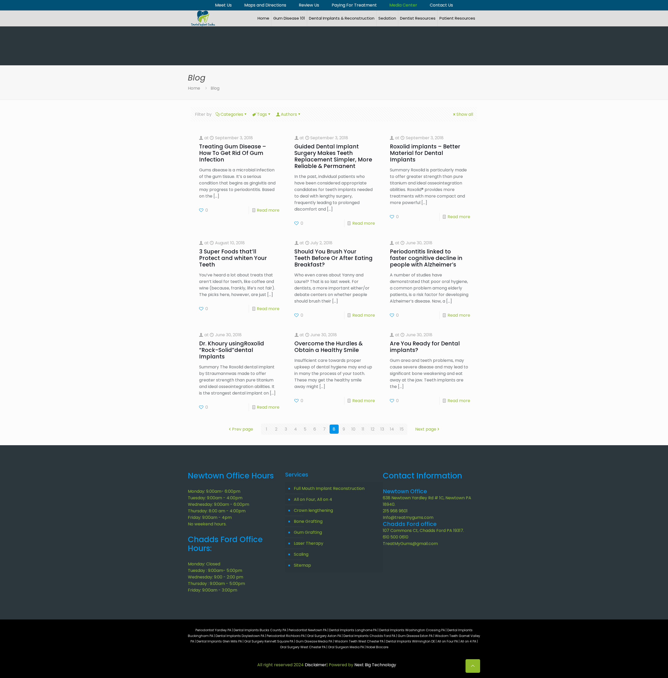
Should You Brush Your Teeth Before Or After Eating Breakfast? (333, 258)
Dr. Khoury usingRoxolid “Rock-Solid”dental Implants (231, 350)
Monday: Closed (204, 564)
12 (372, 429)
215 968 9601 (395, 511)
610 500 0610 (395, 537)
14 (392, 429)
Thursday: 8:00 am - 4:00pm (217, 511)
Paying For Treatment (354, 5)
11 (363, 429)
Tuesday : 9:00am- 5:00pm (215, 570)
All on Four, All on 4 (313, 499)
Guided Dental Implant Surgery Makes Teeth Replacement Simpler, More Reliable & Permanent (333, 156)
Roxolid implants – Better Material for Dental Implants (425, 153)
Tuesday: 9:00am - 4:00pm (215, 498)
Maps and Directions (265, 5)
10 (353, 429)
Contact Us (441, 5)
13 (382, 429)
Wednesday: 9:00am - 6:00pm (218, 504)
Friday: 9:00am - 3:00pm (212, 590)
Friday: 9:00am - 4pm (210, 517)
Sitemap (302, 565)
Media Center (403, 5)
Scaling (301, 554)
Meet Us (223, 5)
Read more (268, 210)
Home (194, 88)
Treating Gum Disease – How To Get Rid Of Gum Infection (232, 153)
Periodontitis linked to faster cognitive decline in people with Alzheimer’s (426, 258)
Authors (289, 114)
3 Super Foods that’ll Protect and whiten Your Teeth (233, 258)
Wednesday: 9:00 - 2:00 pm (215, 577)
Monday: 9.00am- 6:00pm (214, 491)
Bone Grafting (308, 521)
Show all (464, 114)
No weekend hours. (207, 524)
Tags (262, 114)
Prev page (242, 429)
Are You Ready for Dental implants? (425, 347)
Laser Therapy (308, 543)
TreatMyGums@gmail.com (410, 544)
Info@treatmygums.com (408, 517)
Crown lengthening (313, 510)
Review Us (309, 5)
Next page (425, 429)
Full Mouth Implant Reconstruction (329, 488)
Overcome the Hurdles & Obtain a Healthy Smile (328, 347)
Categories (231, 114)
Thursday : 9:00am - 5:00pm (216, 584)
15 (402, 429)
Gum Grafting (308, 532)
